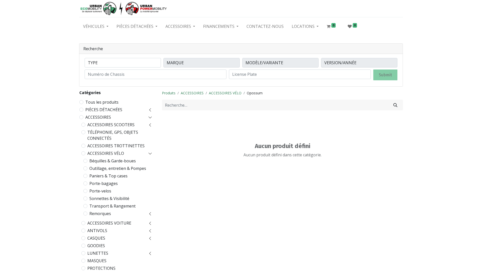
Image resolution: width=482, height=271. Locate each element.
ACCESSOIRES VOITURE (109, 223)
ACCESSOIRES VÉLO (105, 153)
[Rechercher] (395, 105)
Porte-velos (100, 191)
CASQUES (96, 238)
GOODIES (96, 245)
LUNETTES (97, 253)
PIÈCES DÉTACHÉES (103, 109)
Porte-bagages (103, 183)
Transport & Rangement (112, 206)
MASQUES (96, 260)
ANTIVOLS (97, 230)
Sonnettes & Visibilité (109, 198)
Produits (168, 93)
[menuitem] (265, 27)
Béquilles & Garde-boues (112, 161)
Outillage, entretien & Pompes (117, 168)
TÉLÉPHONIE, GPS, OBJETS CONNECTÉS (112, 135)
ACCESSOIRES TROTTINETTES (116, 146)
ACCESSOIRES (98, 117)
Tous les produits (101, 102)
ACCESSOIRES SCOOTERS (111, 124)
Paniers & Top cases (108, 176)
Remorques (100, 213)
